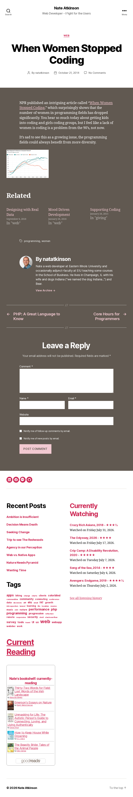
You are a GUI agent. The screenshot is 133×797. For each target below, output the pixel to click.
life (39, 606)
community (27, 599)
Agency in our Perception (24, 547)
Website (24, 414)
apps (10, 595)
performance (39, 609)
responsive (21, 617)
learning (31, 606)
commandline (12, 599)
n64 (16, 610)
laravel (22, 606)
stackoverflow (51, 617)
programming (32, 241)
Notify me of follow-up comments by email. (47, 431)
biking (18, 595)
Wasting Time (16, 570)
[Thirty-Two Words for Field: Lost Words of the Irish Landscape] (10, 691)
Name (23, 398)
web (67, 35)
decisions (17, 603)
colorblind (54, 595)
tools (21, 622)
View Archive (45, 290)
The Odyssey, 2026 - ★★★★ (91, 537)
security (32, 617)
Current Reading (20, 647)
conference (54, 599)
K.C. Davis (21, 739)
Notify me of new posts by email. (41, 438)
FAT (41, 602)
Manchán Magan (16, 697)
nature (23, 609)
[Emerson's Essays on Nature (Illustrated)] (10, 705)
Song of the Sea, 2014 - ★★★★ (92, 567)
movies (53, 606)
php (54, 609)
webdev (10, 626)
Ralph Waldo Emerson (25, 705)
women (46, 241)
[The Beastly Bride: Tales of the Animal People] (10, 747)
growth (49, 602)
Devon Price (14, 727)
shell (41, 617)
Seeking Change (18, 532)
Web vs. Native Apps (20, 555)
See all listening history (86, 598)
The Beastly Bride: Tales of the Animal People (31, 746)
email (36, 603)
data (9, 602)
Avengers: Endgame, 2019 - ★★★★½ (97, 580)
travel (27, 622)
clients (42, 595)
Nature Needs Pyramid (22, 562)
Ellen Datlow (21, 751)
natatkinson (42, 72)
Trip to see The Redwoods (24, 539)
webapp (57, 622)
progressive (36, 613)
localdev (45, 606)
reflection (49, 614)
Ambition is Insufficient (22, 517)
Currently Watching (84, 510)
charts (34, 596)
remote (10, 617)
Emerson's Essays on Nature (33, 702)
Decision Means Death (22, 524)
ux (37, 622)
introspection (12, 606)
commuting (41, 599)
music (9, 609)
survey (11, 622)
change (27, 596)
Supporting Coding (105, 210)
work (19, 626)
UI (33, 622)
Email (72, 398)
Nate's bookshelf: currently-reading (30, 680)
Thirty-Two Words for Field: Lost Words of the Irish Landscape (32, 691)
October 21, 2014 (68, 72)
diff (24, 603)
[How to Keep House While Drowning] (10, 735)
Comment (26, 366)
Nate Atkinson (66, 8)
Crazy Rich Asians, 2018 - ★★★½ (94, 525)
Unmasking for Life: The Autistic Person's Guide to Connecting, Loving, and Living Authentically (27, 720)
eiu (30, 602)
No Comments (97, 72)
